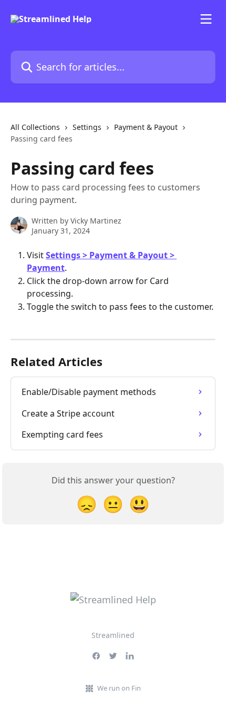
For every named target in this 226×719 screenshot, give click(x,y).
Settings (87, 127)
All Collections (35, 127)
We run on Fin (119, 688)
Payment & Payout (146, 127)
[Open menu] (206, 19)
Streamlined (113, 635)
